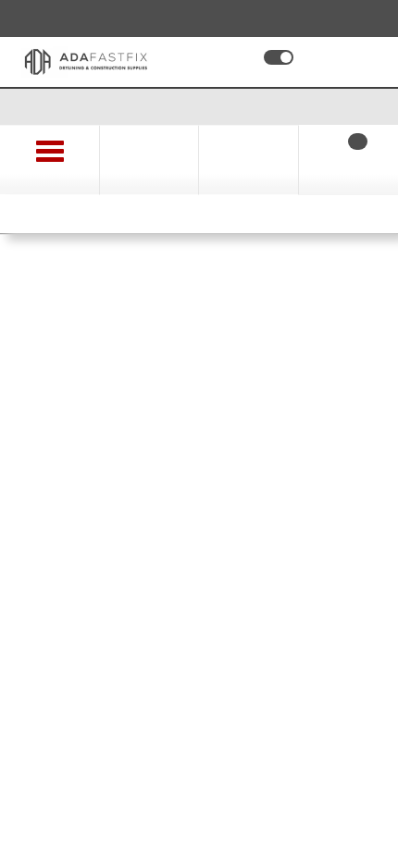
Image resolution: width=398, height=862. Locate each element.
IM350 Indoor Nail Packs (118, 270)
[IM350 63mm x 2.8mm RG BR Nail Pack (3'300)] (199, 415)
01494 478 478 (85, 17)
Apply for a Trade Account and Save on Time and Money (199, 106)
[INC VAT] (278, 57)
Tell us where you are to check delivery (149, 688)
